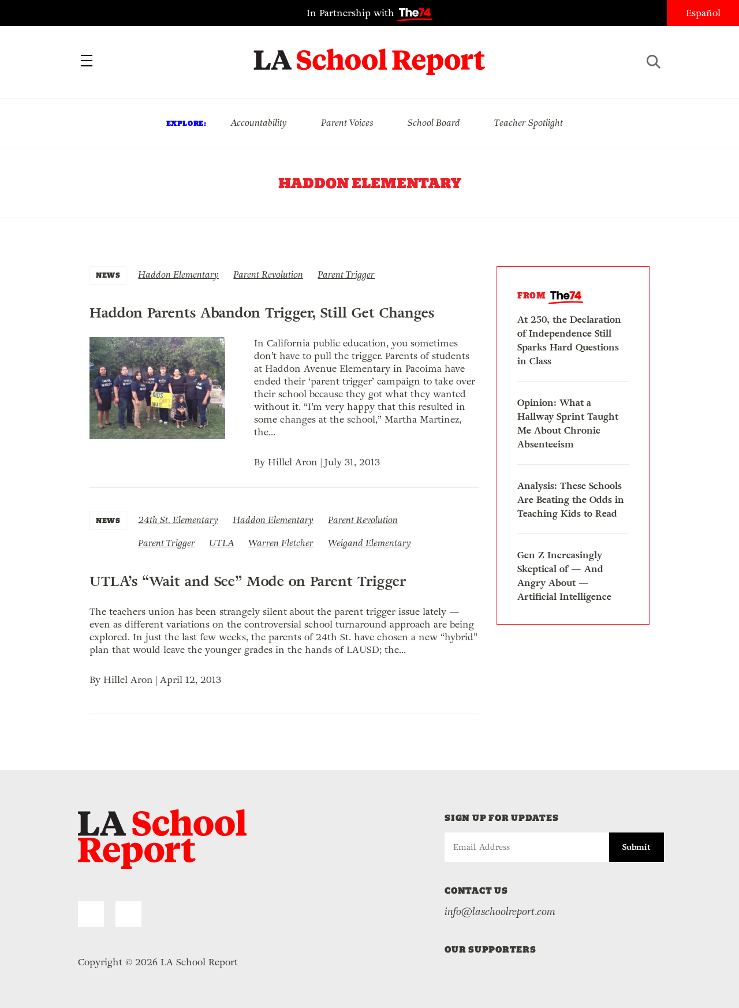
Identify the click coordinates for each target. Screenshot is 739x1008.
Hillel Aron (293, 462)
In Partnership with (352, 13)
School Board (434, 122)
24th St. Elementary (178, 520)
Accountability (258, 122)
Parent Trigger (346, 274)
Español (703, 13)
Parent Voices (347, 122)
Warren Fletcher (280, 543)
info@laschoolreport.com (500, 911)
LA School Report (369, 54)
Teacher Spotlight (528, 122)
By (261, 462)
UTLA (222, 543)
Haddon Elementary (178, 274)
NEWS (108, 275)
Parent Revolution (268, 274)
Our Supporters (490, 949)
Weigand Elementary (369, 543)
